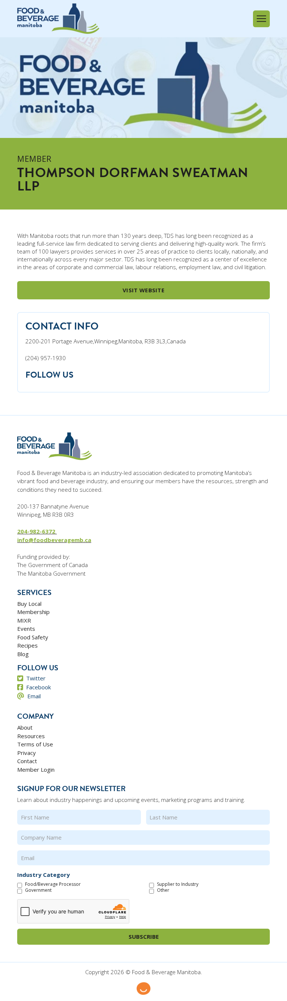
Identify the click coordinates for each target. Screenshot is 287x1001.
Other (163, 890)
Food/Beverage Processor (53, 884)
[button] (261, 18)
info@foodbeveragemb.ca (54, 540)
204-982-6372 (37, 531)
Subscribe (144, 936)
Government (38, 890)
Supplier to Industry (177, 884)
